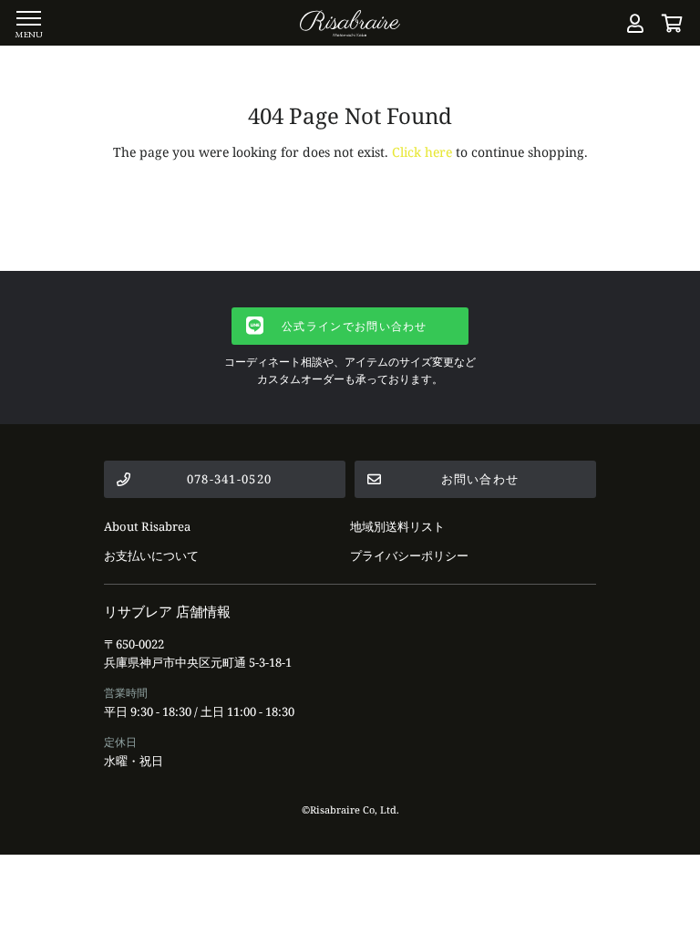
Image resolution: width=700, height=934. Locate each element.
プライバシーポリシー (409, 555)
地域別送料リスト (397, 526)
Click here (422, 152)
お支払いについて (151, 555)
